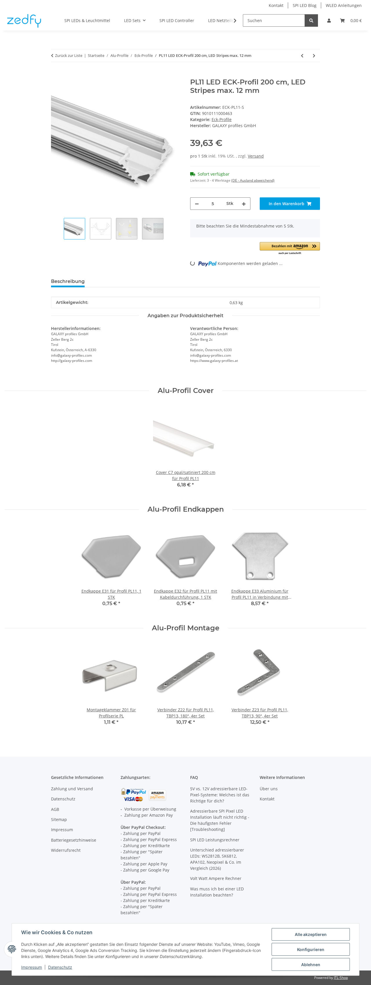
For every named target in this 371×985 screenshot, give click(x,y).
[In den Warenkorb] (55, 75)
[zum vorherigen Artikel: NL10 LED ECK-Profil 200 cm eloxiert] (302, 55)
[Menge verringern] (196, 204)
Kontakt (276, 5)
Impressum (31, 967)
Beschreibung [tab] (68, 281)
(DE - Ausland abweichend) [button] (252, 180)
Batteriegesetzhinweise (73, 840)
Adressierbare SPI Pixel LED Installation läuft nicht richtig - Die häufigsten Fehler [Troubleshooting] (219, 820)
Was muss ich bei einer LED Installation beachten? (217, 892)
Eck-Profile (222, 119)
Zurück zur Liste (68, 55)
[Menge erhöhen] (243, 204)
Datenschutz (60, 967)
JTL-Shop (341, 977)
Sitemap (59, 819)
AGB (55, 809)
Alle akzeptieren (311, 934)
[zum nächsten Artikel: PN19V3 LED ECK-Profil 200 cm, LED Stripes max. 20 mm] (314, 55)
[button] (329, 20)
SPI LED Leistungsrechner (214, 840)
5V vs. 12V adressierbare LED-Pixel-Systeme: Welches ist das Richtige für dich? (219, 795)
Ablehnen (310, 964)
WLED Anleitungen (344, 5)
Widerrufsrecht (66, 850)
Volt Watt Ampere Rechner (215, 878)
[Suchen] (311, 20)
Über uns (269, 788)
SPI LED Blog (305, 5)
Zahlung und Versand (72, 788)
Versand (256, 156)
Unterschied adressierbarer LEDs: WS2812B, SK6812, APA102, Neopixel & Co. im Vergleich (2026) (217, 859)
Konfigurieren (310, 949)
